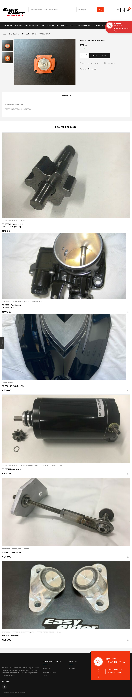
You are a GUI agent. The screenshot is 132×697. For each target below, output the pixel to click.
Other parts (100, 25)
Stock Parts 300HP (53, 465)
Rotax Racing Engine (13, 25)
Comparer (111, 63)
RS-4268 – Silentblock (10, 635)
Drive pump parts (9, 549)
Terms (45, 676)
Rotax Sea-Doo (14, 34)
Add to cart (99, 56)
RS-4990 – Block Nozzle (11, 552)
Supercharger (31, 25)
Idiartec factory (84, 25)
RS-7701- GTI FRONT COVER (13, 386)
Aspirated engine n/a (33, 301)
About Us (72, 669)
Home (4, 34)
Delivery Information (49, 672)
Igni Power (6, 301)
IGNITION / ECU (67, 25)
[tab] (66, 95)
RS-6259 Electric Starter (11, 469)
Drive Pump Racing (49, 25)
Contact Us (46, 669)
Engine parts (7, 220)
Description (66, 95)
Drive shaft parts (10, 632)
